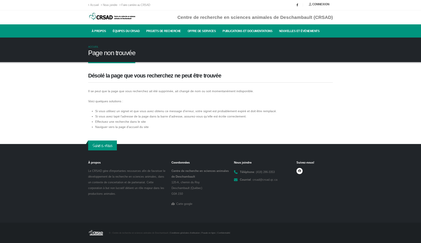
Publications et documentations (247, 31)
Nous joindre (110, 5)
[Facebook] (297, 5)
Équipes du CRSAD (126, 31)
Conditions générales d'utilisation (185, 233)
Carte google (183, 203)
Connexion (320, 4)
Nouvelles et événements (299, 31)
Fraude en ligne (209, 233)
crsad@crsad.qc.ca (265, 179)
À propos (99, 31)
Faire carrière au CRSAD (135, 5)
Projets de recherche (163, 31)
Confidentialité (223, 233)
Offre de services (202, 31)
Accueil (94, 5)
